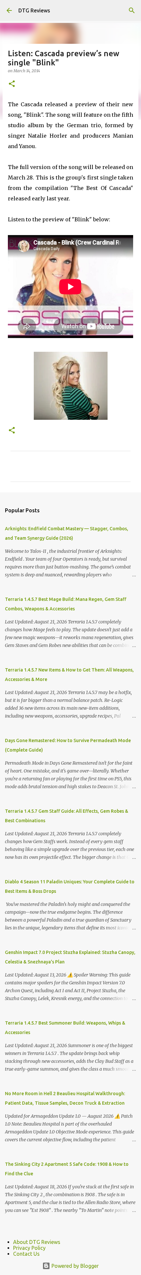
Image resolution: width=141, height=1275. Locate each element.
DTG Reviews (34, 10)
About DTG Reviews (36, 1242)
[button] (12, 84)
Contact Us (26, 1254)
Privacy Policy (29, 1248)
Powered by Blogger (74, 1266)
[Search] (132, 10)
